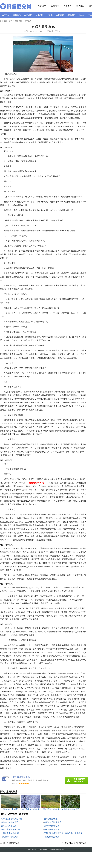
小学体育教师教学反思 (10, 830)
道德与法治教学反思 (9, 822)
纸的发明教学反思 (51, 826)
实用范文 (42, 6)
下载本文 (58, 31)
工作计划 (28, 15)
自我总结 (17, 15)
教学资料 (18, 21)
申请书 (50, 15)
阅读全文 (50, 31)
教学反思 (28, 21)
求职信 (81, 15)
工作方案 (60, 15)
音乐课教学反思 (51, 819)
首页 (10, 21)
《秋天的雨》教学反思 (77, 843)
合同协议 (55, 6)
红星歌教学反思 (13, 843)
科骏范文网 (43, 849)
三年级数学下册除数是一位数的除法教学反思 (63, 833)
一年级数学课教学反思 (10, 833)
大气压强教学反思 (8, 826)
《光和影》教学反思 (9, 837)
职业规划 (71, 15)
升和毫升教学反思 (51, 830)
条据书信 (67, 6)
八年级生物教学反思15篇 (11, 819)
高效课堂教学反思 (51, 837)
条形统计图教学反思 (52, 822)
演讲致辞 (80, 6)
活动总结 (39, 15)
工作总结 (5, 15)
